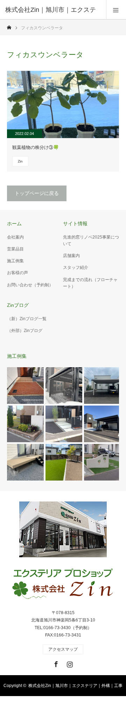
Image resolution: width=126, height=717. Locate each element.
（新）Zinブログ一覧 (27, 318)
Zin (20, 161)
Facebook (55, 663)
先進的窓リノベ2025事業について (91, 240)
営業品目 (15, 249)
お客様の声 (17, 272)
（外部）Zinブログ (24, 330)
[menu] (116, 10)
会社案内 (15, 237)
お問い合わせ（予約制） (30, 284)
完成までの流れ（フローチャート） (90, 283)
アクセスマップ (63, 649)
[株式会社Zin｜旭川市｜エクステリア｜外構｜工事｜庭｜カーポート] (62, 584)
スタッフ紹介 (75, 267)
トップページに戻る (37, 193)
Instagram (69, 663)
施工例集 (15, 260)
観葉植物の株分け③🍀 (35, 147)
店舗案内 (71, 255)
